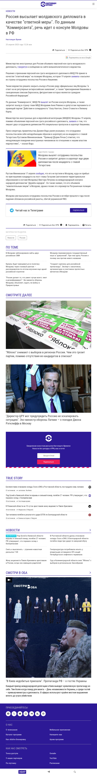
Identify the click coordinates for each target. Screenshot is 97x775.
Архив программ (57, 739)
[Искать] (75, 772)
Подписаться (78, 210)
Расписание (55, 763)
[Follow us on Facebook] (8, 713)
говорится (22, 67)
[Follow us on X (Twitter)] (14, 713)
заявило (73, 121)
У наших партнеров (14, 758)
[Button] (58, 50)
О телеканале (11, 730)
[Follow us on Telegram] (31, 713)
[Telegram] (49, 772)
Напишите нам (56, 734)
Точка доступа (12, 753)
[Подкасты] (43, 713)
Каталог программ (13, 734)
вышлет (44, 102)
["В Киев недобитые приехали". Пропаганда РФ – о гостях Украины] (48, 627)
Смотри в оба (16, 573)
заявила (75, 76)
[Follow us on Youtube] (20, 713)
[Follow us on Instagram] (25, 713)
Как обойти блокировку (16, 739)
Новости (10, 11)
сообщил (40, 173)
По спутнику (11, 763)
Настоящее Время (13, 39)
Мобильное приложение (60, 730)
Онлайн (53, 753)
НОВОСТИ (13, 530)
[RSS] (37, 713)
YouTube (53, 758)
